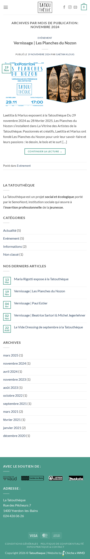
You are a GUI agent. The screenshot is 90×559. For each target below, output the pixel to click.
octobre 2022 (13, 395)
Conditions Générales (21, 543)
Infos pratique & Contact (45, 546)
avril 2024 (10, 371)
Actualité (9, 230)
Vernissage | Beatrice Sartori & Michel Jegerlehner (49, 315)
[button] (5, 7)
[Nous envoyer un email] (75, 7)
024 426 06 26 (13, 516)
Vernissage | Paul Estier (31, 303)
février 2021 (12, 419)
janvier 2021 (12, 428)
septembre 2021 (15, 403)
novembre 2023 (14, 379)
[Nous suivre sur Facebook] (64, 7)
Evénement (45, 37)
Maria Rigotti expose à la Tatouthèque (41, 279)
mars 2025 (10, 355)
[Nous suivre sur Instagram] (70, 7)
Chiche (69, 553)
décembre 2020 (14, 436)
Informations (12, 246)
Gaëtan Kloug (65, 54)
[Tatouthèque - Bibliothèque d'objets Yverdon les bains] (45, 7)
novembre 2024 (14, 363)
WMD (81, 553)
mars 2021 (10, 411)
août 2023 (10, 387)
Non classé (11, 254)
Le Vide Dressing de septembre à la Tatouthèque (48, 327)
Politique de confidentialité (62, 543)
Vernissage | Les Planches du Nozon (45, 42)
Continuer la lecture (45, 151)
